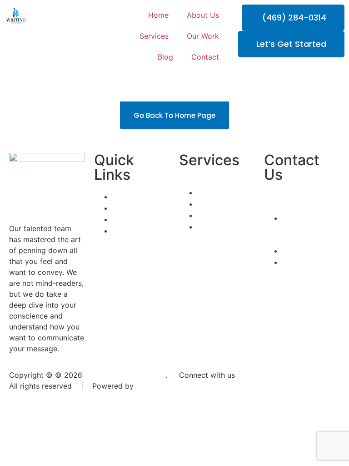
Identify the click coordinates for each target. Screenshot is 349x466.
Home (158, 15)
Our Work (203, 36)
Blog (165, 56)
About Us (203, 15)
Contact (205, 56)
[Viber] (265, 391)
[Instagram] (215, 391)
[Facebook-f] (190, 391)
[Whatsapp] (240, 391)
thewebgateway (36, 396)
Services (154, 36)
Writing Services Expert (125, 375)
